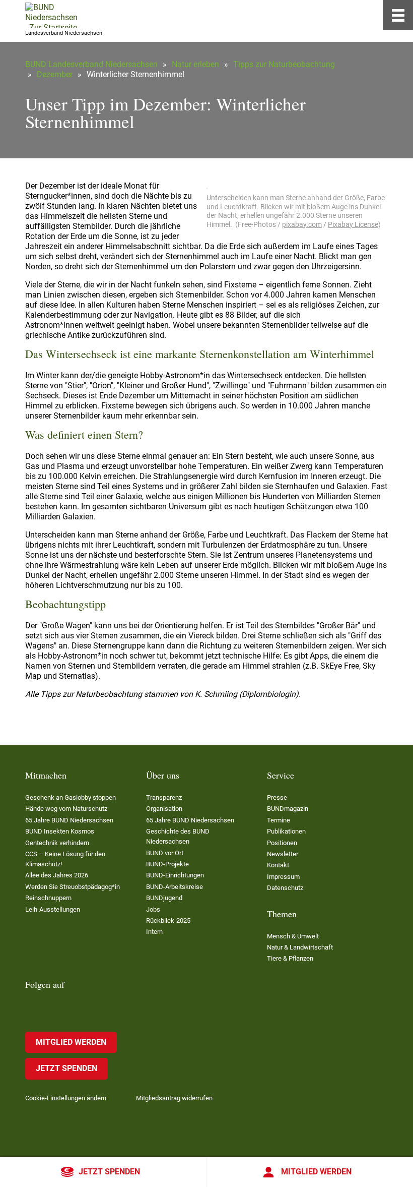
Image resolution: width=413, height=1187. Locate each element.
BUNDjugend (164, 898)
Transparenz (164, 797)
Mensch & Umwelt (293, 936)
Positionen (282, 843)
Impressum (283, 876)
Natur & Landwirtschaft (300, 947)
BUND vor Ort (164, 853)
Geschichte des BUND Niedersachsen (178, 836)
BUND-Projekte (167, 864)
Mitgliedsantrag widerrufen (174, 1098)
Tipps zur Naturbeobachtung (284, 64)
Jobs (153, 909)
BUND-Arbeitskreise (174, 887)
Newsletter (282, 854)
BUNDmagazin (287, 808)
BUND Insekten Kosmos (59, 831)
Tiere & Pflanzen (290, 958)
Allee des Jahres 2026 (56, 875)
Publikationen (286, 831)
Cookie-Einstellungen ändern (65, 1098)
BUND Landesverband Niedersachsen (91, 64)
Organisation (164, 808)
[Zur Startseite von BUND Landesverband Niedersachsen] (51, 15)
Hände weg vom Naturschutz (66, 808)
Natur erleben (195, 64)
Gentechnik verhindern (57, 843)
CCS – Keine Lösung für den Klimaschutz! (65, 859)
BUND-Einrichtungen (175, 875)
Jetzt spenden (109, 1171)
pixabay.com (302, 224)
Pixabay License (353, 224)
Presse (277, 797)
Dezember (55, 74)
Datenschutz (285, 888)
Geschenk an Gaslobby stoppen (70, 797)
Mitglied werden (316, 1171)
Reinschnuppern (48, 898)
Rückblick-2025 (168, 920)
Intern (154, 931)
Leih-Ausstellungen (52, 909)
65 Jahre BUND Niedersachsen (69, 820)
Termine (278, 820)
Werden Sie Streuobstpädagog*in (72, 887)
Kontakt (278, 865)
